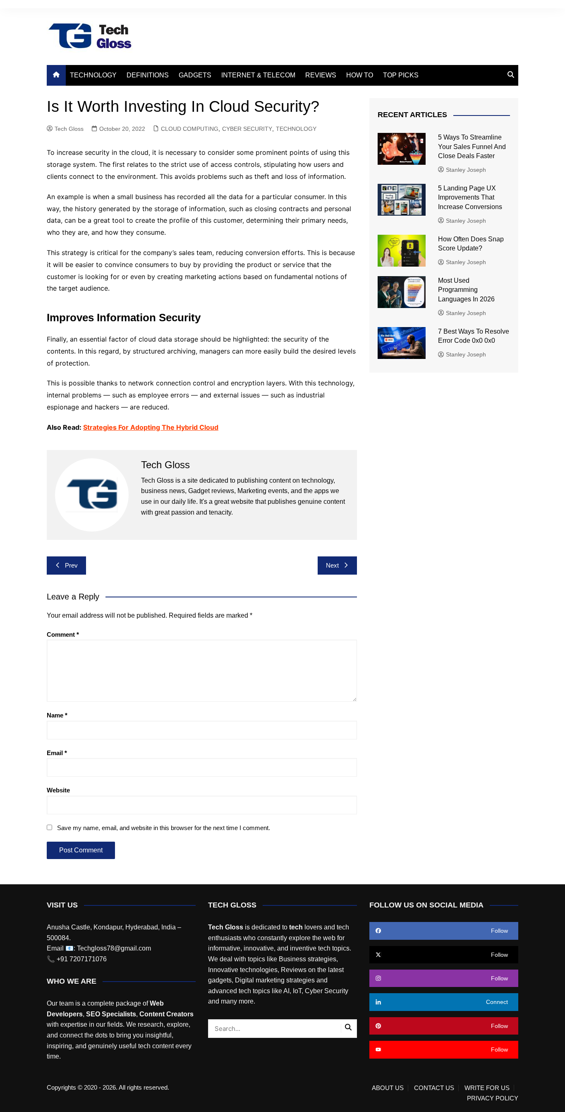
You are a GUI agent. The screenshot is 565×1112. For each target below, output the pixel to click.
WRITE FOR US (487, 1088)
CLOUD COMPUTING (189, 128)
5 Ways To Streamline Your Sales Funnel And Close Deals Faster (472, 146)
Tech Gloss (69, 128)
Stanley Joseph (466, 169)
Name (57, 715)
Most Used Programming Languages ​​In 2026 (466, 290)
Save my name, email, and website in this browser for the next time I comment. (163, 827)
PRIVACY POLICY (492, 1098)
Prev (71, 565)
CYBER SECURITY (247, 128)
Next (332, 565)
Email (57, 752)
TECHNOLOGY (93, 75)
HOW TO (359, 75)
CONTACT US (434, 1088)
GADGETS (195, 75)
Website (58, 790)
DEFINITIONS (148, 75)
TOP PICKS (401, 75)
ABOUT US (388, 1088)
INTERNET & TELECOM (258, 75)
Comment (63, 634)
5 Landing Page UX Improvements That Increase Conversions (471, 197)
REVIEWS (320, 75)
